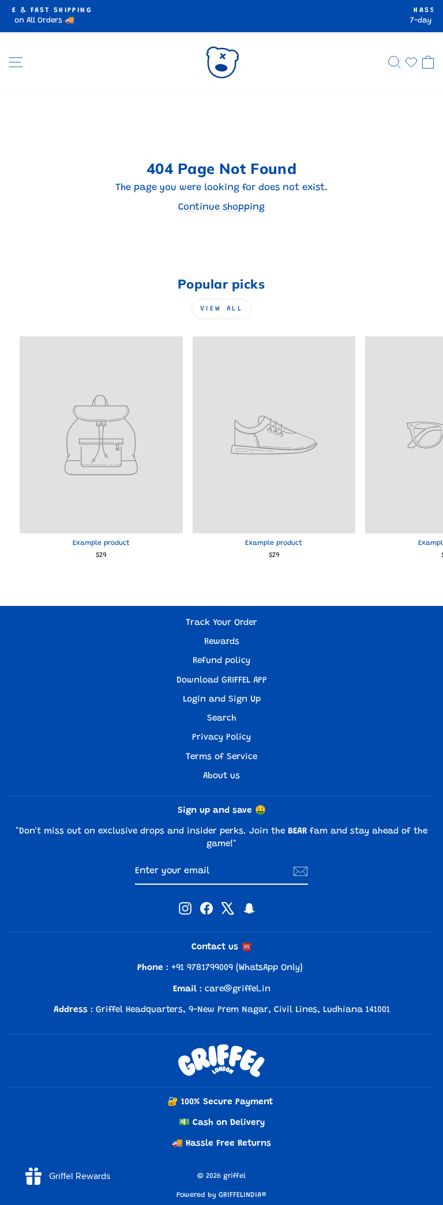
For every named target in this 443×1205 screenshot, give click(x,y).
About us (221, 776)
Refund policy (221, 661)
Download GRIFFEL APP (222, 680)
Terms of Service (221, 757)
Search (221, 718)
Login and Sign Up (222, 699)
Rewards (221, 642)
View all (221, 308)
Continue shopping (221, 207)
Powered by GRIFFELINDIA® (221, 1195)
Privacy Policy (221, 737)
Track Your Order (221, 623)
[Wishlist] (411, 62)
